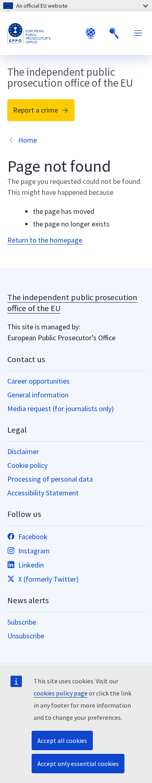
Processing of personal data (50, 479)
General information (38, 394)
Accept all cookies (62, 740)
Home (27, 140)
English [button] (90, 33)
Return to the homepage (44, 240)
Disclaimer (23, 451)
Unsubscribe (25, 635)
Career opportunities (38, 381)
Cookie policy (27, 465)
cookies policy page (61, 693)
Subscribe (21, 622)
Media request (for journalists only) (60, 408)
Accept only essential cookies (78, 764)
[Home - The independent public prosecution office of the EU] (42, 33)
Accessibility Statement (43, 492)
